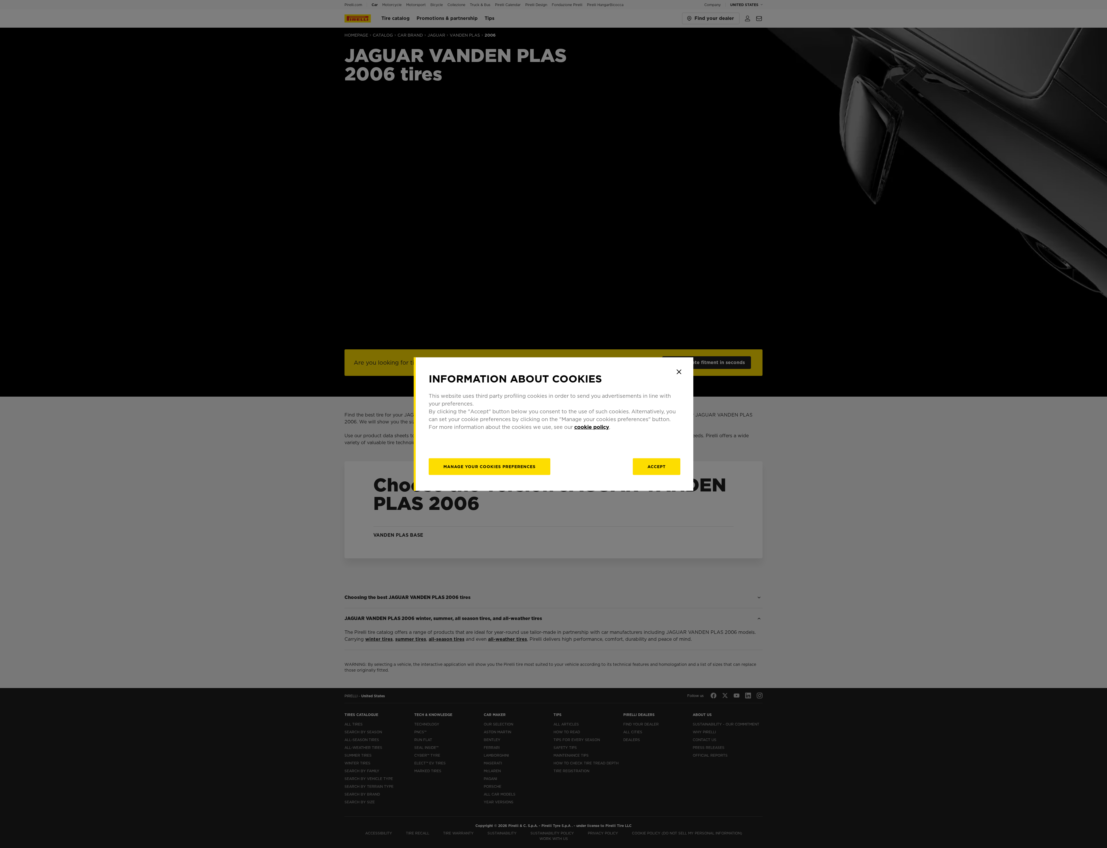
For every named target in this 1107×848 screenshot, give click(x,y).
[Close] (679, 372)
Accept (656, 466)
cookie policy (591, 427)
